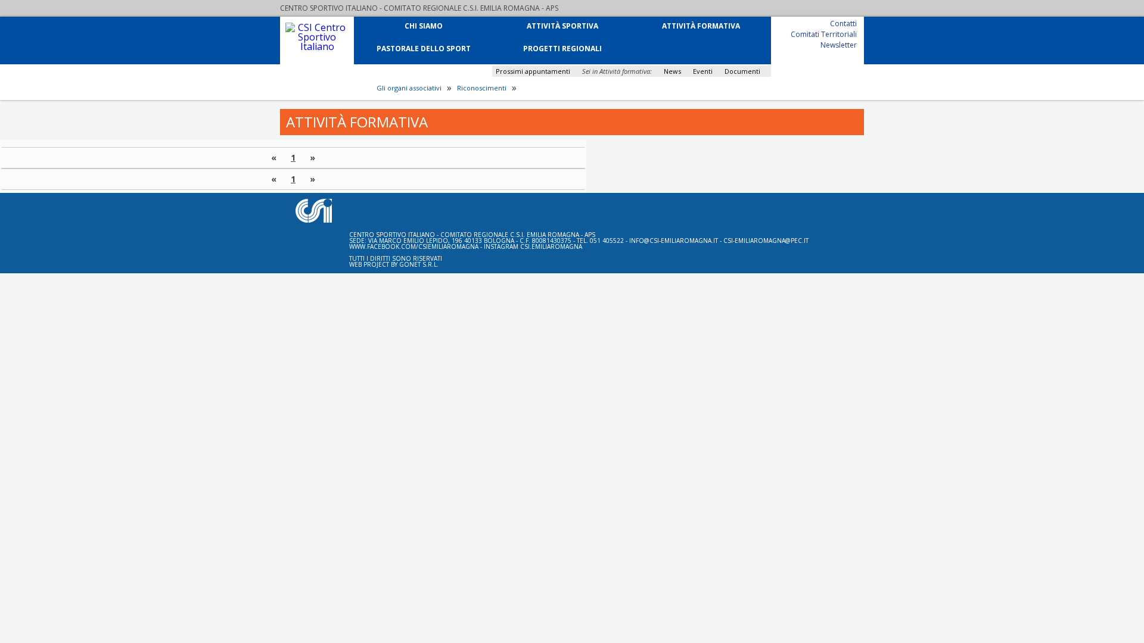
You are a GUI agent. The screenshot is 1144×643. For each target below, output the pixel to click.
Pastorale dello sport (424, 47)
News (672, 71)
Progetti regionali (562, 47)
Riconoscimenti (481, 88)
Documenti (742, 71)
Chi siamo (424, 25)
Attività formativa (701, 25)
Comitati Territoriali (824, 33)
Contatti (843, 22)
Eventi (703, 71)
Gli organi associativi (409, 88)
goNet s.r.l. (419, 264)
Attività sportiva (562, 25)
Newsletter (838, 44)
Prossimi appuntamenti (533, 71)
